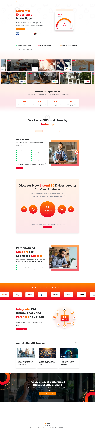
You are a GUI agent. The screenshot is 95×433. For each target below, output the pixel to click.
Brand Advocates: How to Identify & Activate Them (25, 361)
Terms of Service (48, 427)
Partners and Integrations (21, 329)
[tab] (38, 131)
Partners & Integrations (39, 416)
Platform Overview (47, 226)
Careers (57, 413)
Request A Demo (76, 1)
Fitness (17, 414)
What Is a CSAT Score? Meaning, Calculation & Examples (68, 362)
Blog (36, 413)
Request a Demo (76, 411)
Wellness (17, 416)
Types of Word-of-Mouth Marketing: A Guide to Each (47, 361)
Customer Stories (38, 2)
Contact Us (58, 414)
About (57, 411)
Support (69, 1)
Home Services (19, 168)
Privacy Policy (32, 427)
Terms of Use (43, 427)
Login (72, 1)
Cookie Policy (38, 427)
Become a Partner (76, 413)
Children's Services (19, 418)
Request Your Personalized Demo (48, 393)
